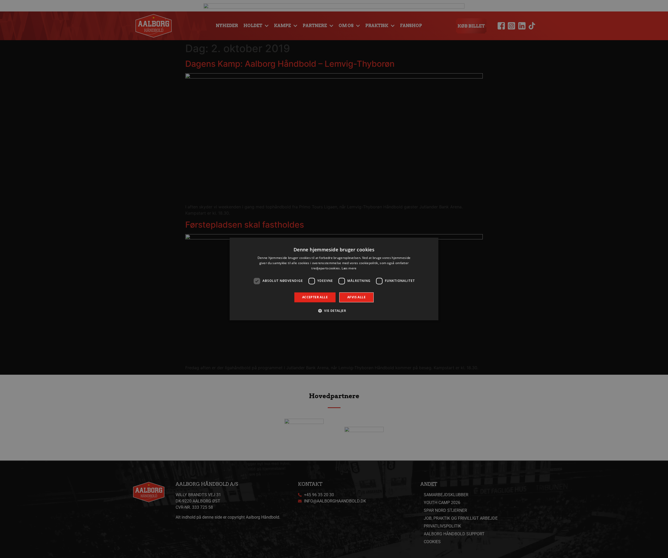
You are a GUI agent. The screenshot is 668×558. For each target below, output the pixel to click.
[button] (334, 311)
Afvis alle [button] (356, 297)
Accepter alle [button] (315, 297)
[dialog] (334, 279)
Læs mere (349, 268)
